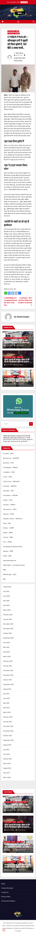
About (3, 884)
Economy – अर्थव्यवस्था (10, 486)
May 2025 (6, 647)
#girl (23, 58)
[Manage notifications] (3, 930)
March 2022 (7, 763)
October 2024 (7, 680)
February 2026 (7, 614)
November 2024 (8, 675)
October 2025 (7, 633)
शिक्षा (4, 579)
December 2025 (8, 624)
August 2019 (7, 768)
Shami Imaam (19, 53)
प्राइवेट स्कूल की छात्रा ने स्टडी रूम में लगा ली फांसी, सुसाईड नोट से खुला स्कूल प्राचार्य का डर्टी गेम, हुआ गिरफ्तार (18, 439)
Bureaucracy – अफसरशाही (11, 458)
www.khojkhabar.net (9, 560)
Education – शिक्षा (8, 491)
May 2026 (6, 600)
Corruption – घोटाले (9, 472)
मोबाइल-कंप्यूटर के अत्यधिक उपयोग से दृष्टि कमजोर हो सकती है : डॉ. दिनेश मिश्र (17, 847)
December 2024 (8, 670)
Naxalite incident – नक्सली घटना (12, 518)
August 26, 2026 (11, 810)
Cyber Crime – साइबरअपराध (13, 33)
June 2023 (6, 754)
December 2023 (8, 726)
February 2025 (7, 661)
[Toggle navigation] (18, 21)
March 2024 (7, 712)
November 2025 (8, 628)
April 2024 (6, 707)
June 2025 (6, 642)
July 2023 (6, 749)
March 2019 (7, 777)
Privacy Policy (5, 896)
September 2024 (8, 684)
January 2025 (7, 666)
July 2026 (6, 591)
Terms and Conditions (8, 901)
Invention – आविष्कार (9, 504)
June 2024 (6, 698)
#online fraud (18, 60)
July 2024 (6, 694)
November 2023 (8, 731)
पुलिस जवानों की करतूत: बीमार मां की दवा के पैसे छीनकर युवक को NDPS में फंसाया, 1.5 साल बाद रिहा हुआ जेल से (17, 361)
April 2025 (6, 652)
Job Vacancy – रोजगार (10, 509)
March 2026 (7, 610)
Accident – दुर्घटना (8, 453)
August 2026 (7, 587)
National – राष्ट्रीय (8, 514)
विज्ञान (4, 570)
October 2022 (7, 759)
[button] (33, 21)
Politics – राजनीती (8, 528)
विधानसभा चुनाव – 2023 (9, 574)
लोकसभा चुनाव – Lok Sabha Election (14, 565)
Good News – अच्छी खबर (10, 495)
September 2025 (8, 638)
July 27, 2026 (10, 830)
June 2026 (6, 596)
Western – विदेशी (8, 551)
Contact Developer (7, 888)
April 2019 (6, 773)
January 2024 (7, 721)
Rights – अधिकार (8, 532)
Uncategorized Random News (12, 546)
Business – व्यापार (8, 463)
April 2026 (6, 605)
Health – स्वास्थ (7, 500)
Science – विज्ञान (8, 537)
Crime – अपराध (20, 357)
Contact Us (4, 892)
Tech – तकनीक (7, 542)
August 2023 (7, 745)
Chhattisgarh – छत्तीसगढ (13, 31)
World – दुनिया (7, 556)
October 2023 (7, 735)
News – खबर (7, 523)
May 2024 (6, 703)
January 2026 (7, 619)
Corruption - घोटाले (21, 802)
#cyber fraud (18, 58)
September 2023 (8, 740)
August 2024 (7, 689)
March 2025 (7, 656)
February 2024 (7, 717)
